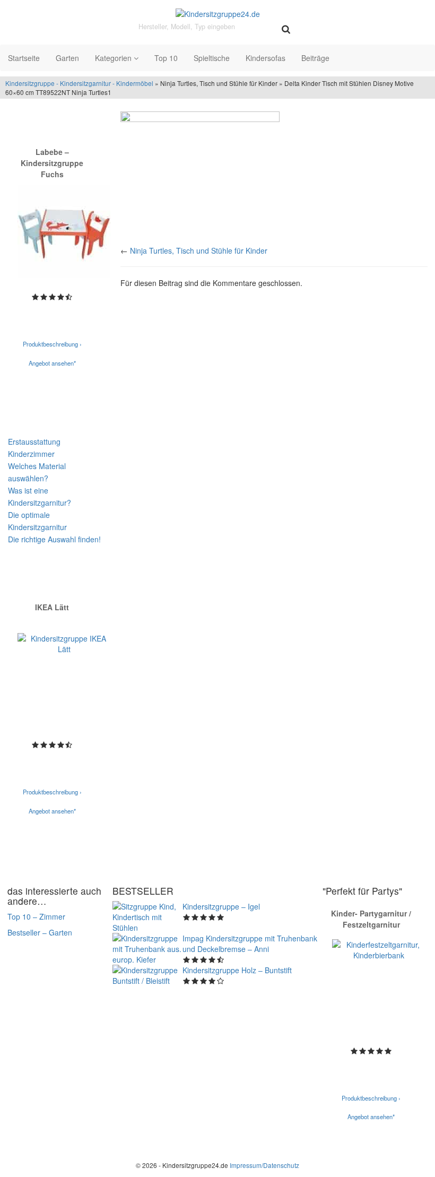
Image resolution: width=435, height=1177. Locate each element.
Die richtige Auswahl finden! (54, 539)
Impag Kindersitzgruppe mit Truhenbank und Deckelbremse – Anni (249, 943)
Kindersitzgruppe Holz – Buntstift (237, 970)
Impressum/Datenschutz (264, 1165)
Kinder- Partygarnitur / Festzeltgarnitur (371, 919)
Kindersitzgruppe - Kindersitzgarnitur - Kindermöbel (79, 83)
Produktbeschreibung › (52, 344)
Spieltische (212, 58)
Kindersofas (265, 58)
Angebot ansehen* (52, 363)
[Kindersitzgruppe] (217, 13)
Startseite (24, 58)
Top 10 (166, 58)
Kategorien (114, 58)
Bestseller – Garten (39, 932)
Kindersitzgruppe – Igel (221, 906)
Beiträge (315, 58)
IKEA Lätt (52, 607)
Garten (67, 58)
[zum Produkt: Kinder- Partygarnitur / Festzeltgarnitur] (378, 985)
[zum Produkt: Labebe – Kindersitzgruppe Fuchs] (64, 231)
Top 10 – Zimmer (36, 916)
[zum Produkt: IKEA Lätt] (64, 679)
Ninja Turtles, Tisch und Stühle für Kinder (198, 250)
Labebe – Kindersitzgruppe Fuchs (52, 162)
